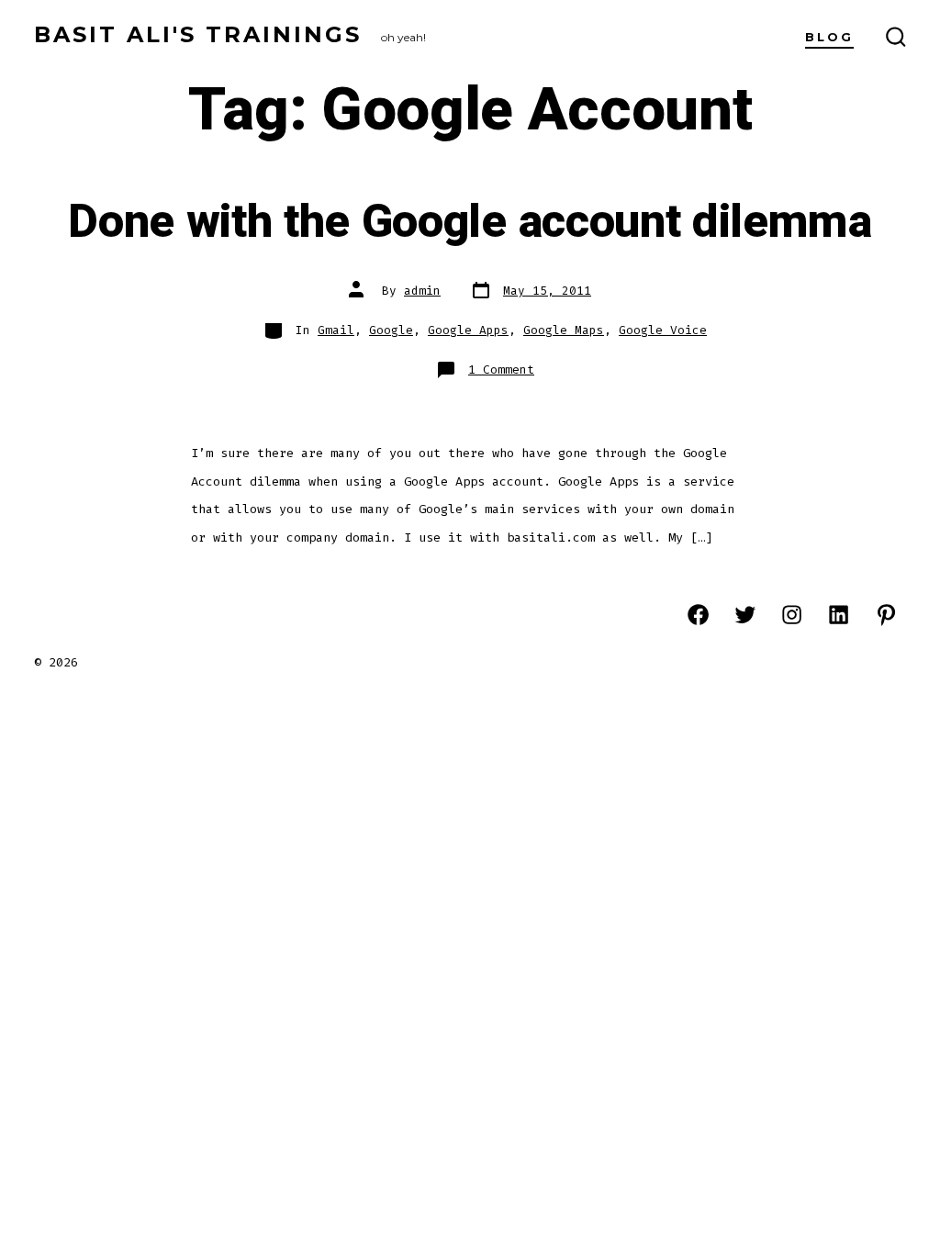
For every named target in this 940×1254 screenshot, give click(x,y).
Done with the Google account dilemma (469, 222)
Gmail (336, 330)
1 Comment (501, 369)
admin (422, 290)
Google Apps (468, 330)
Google (391, 330)
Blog (829, 37)
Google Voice (663, 330)
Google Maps (563, 330)
